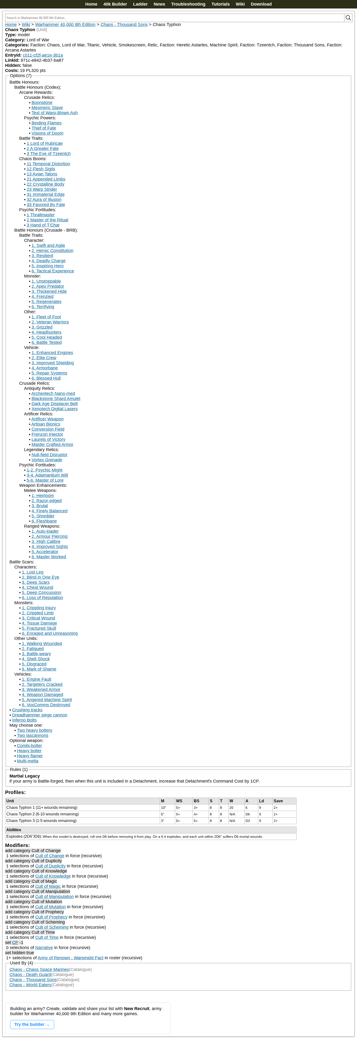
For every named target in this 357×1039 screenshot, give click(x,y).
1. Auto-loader (45, 531)
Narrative (44, 947)
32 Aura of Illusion (44, 199)
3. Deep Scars (36, 582)
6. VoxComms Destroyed (46, 704)
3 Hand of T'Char (43, 225)
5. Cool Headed (47, 337)
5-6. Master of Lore (45, 480)
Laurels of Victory (48, 439)
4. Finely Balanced (50, 510)
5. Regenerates (46, 301)
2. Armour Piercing (50, 536)
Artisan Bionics (45, 424)
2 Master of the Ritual (47, 220)
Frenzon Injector (47, 434)
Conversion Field (48, 429)
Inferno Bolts (24, 720)
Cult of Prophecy (51, 917)
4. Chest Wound (37, 587)
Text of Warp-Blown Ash (55, 112)
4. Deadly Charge (49, 260)
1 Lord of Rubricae (45, 143)
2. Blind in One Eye (40, 577)
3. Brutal (40, 505)
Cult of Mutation (50, 906)
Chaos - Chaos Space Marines (39, 969)
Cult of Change (49, 855)
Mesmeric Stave (47, 107)
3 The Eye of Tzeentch (49, 153)
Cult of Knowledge (53, 876)
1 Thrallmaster (41, 214)
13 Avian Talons (42, 174)
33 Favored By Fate (46, 204)
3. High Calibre (46, 541)
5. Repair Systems (49, 373)
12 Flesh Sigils (41, 168)
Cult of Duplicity (50, 866)
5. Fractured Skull (39, 628)
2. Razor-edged (47, 500)
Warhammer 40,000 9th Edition (65, 24)
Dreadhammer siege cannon (39, 715)
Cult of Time (47, 937)
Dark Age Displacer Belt (55, 403)
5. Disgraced (34, 664)
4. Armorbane (45, 368)
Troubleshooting (188, 4)
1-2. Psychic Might (44, 470)
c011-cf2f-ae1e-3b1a (43, 55)
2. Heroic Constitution (52, 250)
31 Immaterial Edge (46, 194)
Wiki (240, 4)
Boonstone (42, 102)
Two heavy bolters (34, 730)
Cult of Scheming (51, 927)
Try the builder (29, 1024)
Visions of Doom (47, 133)
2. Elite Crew (44, 357)
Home (91, 4)
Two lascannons (32, 735)
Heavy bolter (29, 750)
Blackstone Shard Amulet (56, 398)
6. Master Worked (49, 556)
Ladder (140, 4)
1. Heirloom (43, 495)
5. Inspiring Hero (48, 265)
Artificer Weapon (47, 419)
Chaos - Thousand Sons (124, 24)
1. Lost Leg (32, 572)
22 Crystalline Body (45, 184)
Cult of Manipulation (54, 896)
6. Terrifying (43, 306)
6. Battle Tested (47, 342)
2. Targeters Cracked (42, 684)
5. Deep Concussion (41, 592)
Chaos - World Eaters (30, 984)
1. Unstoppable (46, 281)
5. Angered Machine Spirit (47, 699)
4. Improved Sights (50, 546)
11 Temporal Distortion (48, 163)
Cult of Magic (48, 886)
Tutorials (221, 4)
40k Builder (115, 4)
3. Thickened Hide (49, 291)
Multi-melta (27, 761)
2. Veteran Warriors (50, 322)
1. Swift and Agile (48, 245)
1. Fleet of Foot (46, 316)
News (159, 4)
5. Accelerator (45, 551)
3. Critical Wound (38, 618)
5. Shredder (43, 516)
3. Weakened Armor (41, 689)
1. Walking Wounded (42, 643)
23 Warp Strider (42, 189)
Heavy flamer (30, 755)
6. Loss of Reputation (42, 597)
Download (261, 4)
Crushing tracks (27, 709)
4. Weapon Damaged (42, 694)
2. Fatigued (33, 648)
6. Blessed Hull (46, 378)
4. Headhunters (46, 332)
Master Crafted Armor (52, 444)
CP (15, 942)
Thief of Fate (44, 128)
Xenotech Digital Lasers (55, 408)
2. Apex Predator (48, 286)
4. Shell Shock (36, 658)
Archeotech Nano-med (53, 393)
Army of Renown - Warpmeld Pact (70, 957)
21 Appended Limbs (46, 179)
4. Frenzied (42, 296)
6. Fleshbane (44, 521)
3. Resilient (42, 255)
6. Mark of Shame (39, 669)
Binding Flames (47, 123)
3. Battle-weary (36, 653)
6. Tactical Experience (53, 271)
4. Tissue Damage (39, 623)
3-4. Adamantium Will (47, 475)
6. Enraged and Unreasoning (50, 633)
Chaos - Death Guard (30, 974)
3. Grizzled (42, 327)
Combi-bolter (29, 745)
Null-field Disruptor (50, 454)
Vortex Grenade (47, 459)
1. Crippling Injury (39, 607)
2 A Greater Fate (43, 148)
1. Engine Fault (36, 679)
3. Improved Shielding (53, 362)
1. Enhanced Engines (52, 352)
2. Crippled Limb (38, 613)
